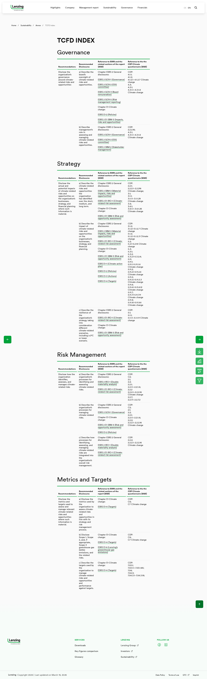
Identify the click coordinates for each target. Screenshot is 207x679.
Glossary (79, 656)
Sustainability (26, 25)
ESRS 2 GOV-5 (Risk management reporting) (109, 100)
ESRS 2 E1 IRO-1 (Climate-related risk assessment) (110, 202)
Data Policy (160, 675)
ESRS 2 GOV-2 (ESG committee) (107, 85)
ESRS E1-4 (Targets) (107, 281)
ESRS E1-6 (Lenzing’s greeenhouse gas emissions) (108, 550)
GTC (185, 675)
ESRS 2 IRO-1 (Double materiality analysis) (108, 383)
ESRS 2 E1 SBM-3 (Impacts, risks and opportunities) (110, 120)
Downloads (80, 645)
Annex (38, 25)
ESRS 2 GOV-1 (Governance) (111, 79)
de (185, 8)
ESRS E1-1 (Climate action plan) (110, 265)
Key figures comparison (86, 651)
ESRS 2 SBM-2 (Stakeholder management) (111, 148)
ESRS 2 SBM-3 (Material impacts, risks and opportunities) (109, 193)
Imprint (196, 675)
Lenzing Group (128, 645)
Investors (125, 651)
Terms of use (174, 675)
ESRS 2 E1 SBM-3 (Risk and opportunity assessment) (110, 217)
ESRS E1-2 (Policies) (107, 114)
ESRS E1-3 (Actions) (107, 276)
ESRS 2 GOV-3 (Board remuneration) (108, 93)
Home (13, 25)
